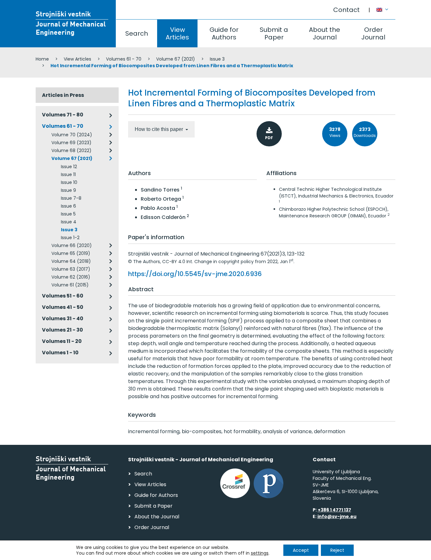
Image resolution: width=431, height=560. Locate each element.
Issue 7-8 (71, 198)
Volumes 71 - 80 (62, 114)
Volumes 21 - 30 (62, 329)
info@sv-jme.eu (337, 516)
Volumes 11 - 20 (62, 341)
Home (42, 59)
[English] (385, 6)
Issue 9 (68, 190)
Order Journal (373, 33)
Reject (337, 550)
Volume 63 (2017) (70, 269)
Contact (346, 9)
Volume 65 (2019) (70, 253)
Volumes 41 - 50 (62, 307)
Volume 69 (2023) (71, 142)
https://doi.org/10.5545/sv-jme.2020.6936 (195, 273)
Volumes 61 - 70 (123, 59)
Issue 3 (217, 59)
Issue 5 (68, 214)
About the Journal (324, 33)
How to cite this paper (159, 129)
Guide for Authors (224, 33)
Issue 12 (69, 166)
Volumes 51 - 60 (62, 295)
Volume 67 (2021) (175, 59)
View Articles (177, 33)
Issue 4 (68, 222)
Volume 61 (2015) (70, 285)
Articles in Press (63, 95)
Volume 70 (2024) (71, 135)
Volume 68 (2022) (71, 150)
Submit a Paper (274, 33)
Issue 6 (68, 206)
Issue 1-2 (70, 237)
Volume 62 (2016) (70, 277)
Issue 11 (68, 174)
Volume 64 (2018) (71, 261)
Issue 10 (69, 182)
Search (136, 33)
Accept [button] (301, 550)
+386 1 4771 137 (334, 510)
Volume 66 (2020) (71, 245)
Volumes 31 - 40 (62, 318)
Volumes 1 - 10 (60, 352)
